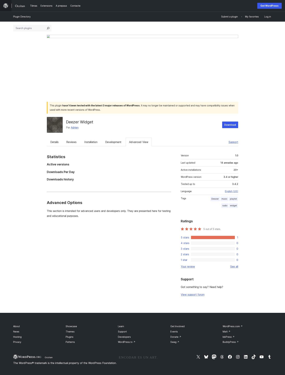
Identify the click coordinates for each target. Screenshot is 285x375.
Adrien (75, 127)
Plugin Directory (22, 16)
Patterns (70, 342)
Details (54, 142)
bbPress (229, 336)
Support (233, 142)
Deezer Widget (79, 122)
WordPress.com (233, 326)
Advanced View (138, 142)
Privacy (17, 342)
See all (234, 266)
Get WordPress (269, 5)
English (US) (231, 191)
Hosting (17, 336)
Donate (175, 336)
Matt (226, 331)
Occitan (49, 357)
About (16, 326)
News (16, 331)
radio (224, 205)
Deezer (215, 199)
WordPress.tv (126, 342)
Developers (124, 336)
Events (174, 331)
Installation (90, 142)
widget (233, 205)
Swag (174, 342)
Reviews (71, 142)
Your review (188, 266)
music (224, 199)
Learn (121, 326)
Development (113, 142)
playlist (233, 199)
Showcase (71, 326)
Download (230, 124)
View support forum (193, 294)
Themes (70, 331)
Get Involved (177, 326)
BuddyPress (231, 342)
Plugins (69, 336)
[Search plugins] (48, 28)
